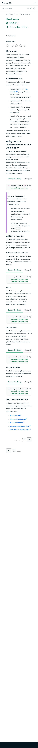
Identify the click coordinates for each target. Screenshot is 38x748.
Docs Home (9, 14)
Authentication (25, 14)
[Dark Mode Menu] (34, 8)
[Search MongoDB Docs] (28, 8)
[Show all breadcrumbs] (16, 14)
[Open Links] (35, 2)
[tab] (14, 178)
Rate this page (10, 41)
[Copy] (30, 185)
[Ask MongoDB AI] (31, 8)
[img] (7, 45)
